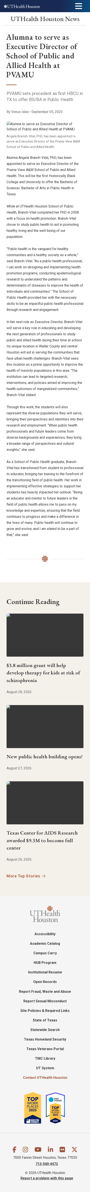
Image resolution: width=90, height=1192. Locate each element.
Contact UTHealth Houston (45, 1078)
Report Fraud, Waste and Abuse (45, 991)
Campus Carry (45, 953)
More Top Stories (23, 876)
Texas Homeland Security (45, 1039)
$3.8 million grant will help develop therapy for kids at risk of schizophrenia (43, 673)
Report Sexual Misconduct (45, 1001)
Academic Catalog (45, 943)
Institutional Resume (45, 972)
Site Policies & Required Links (45, 1011)
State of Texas (45, 1020)
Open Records (45, 982)
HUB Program (45, 963)
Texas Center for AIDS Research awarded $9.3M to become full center (42, 840)
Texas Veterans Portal (45, 1049)
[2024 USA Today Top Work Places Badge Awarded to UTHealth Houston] (57, 1107)
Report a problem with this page (47, 1178)
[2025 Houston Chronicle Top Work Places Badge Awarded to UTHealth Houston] (34, 1107)
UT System (45, 1068)
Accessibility (45, 934)
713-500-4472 (47, 1164)
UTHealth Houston (45, 18)
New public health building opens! (45, 756)
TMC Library (45, 1058)
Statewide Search (45, 1030)
